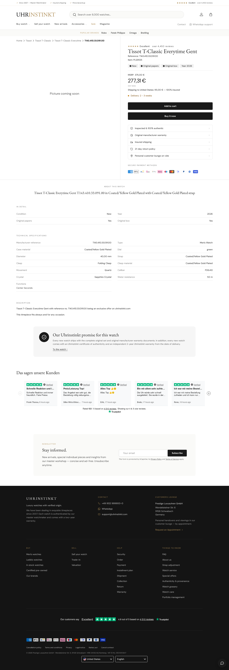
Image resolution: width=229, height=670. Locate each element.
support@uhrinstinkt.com (114, 514)
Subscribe (177, 453)
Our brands (32, 575)
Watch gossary (169, 586)
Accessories (78, 23)
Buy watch (21, 23)
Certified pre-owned (36, 570)
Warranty (121, 591)
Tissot (29, 40)
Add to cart (170, 106)
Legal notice (80, 647)
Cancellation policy (33, 647)
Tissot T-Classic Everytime (68, 40)
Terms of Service (172, 459)
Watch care (168, 591)
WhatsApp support (203, 24)
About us (166, 559)
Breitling (145, 32)
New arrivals (61, 23)
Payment (121, 565)
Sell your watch (42, 23)
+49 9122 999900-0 (112, 503)
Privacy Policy (156, 459)
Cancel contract (107, 647)
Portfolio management (173, 597)
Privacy (69, 647)
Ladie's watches (34, 559)
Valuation (76, 565)
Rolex (104, 32)
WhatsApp (107, 508)
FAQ (164, 554)
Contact (181, 24)
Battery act (93, 647)
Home (19, 40)
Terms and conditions (53, 647)
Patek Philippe (118, 32)
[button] (210, 14)
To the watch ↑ (60, 349)
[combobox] (126, 14)
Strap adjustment (171, 565)
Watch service (169, 570)
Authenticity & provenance (175, 581)
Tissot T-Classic (43, 40)
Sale (93, 23)
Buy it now (170, 116)
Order (120, 559)
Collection (122, 581)
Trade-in (76, 559)
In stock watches (34, 565)
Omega (133, 32)
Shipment (121, 575)
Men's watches (33, 554)
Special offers (169, 575)
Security (121, 554)
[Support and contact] (222, 663)
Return (120, 586)
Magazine (105, 23)
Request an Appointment (167, 529)
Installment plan (125, 570)
